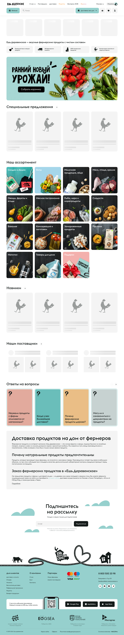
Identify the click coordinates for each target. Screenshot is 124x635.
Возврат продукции (12, 593)
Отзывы (8, 580)
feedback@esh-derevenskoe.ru (108, 581)
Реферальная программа (14, 588)
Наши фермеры (53, 577)
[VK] (100, 586)
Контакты (33, 582)
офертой (52, 530)
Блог (31, 580)
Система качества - (108, 631)
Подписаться (81, 524)
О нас (31, 577)
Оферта (54, 631)
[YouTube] (104, 586)
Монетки (9, 582)
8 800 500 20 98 (106, 573)
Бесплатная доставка (13, 585)
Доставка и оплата (12, 577)
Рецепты (9, 590)
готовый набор (53, 478)
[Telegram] (113, 586)
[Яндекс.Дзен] (109, 586)
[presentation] (112, 384)
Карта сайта (45, 631)
